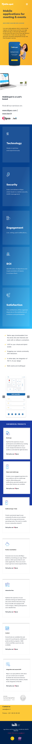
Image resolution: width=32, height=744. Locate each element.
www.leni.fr (7, 114)
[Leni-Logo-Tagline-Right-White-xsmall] (16, 724)
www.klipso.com (9, 110)
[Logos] (10, 117)
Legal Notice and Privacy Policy (10, 729)
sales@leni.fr (6, 709)
